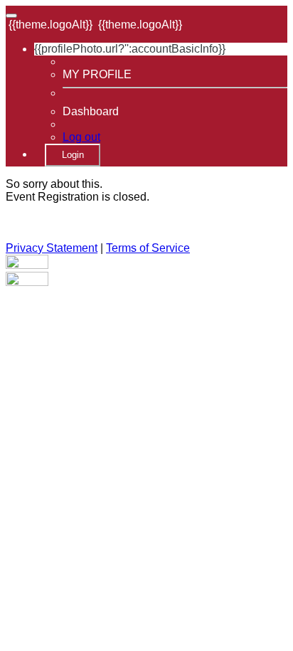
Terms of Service (148, 248)
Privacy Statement (51, 248)
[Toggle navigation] (11, 16)
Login (73, 154)
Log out (81, 137)
